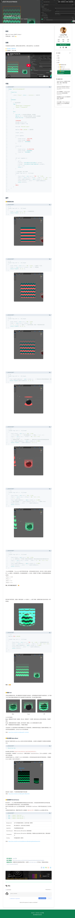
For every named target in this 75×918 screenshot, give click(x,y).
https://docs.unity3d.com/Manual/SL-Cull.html (18, 732)
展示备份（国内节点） (11, 48)
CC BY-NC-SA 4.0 (33, 862)
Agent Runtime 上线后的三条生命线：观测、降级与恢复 (63, 82)
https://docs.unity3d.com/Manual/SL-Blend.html (18, 793)
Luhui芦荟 (15, 858)
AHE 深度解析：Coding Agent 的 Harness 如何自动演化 (63, 92)
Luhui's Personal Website (12, 864)
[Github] (63, 47)
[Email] (66, 47)
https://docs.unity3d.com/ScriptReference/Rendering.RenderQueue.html (24, 841)
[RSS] (60, 47)
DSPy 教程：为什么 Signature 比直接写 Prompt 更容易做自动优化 (63, 102)
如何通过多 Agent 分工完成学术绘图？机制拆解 (63, 97)
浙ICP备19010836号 (37, 914)
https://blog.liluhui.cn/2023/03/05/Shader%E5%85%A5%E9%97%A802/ (28, 860)
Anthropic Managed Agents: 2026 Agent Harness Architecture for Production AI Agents (63, 87)
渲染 (27, 19)
